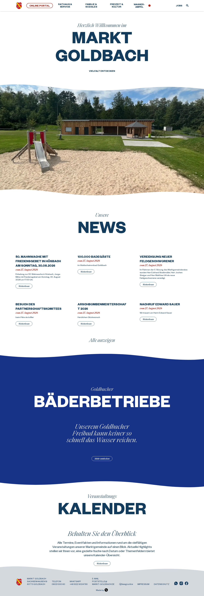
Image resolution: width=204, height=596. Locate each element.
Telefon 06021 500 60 (58, 582)
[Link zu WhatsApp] (176, 583)
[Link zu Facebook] (186, 583)
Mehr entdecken (102, 458)
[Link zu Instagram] (181, 583)
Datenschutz (161, 584)
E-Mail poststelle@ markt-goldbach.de (103, 581)
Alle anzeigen (102, 340)
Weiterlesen (23, 286)
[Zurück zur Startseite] (19, 5)
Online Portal (39, 5)
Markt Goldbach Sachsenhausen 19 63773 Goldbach (37, 581)
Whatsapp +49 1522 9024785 (79, 582)
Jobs (179, 5)
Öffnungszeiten (126, 584)
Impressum (143, 584)
